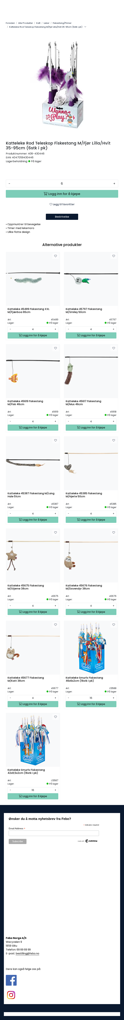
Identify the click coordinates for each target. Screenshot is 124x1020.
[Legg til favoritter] (55, 256)
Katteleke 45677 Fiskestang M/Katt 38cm (26, 679)
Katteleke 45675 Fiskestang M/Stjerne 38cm (26, 587)
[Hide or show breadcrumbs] (85, 27)
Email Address (17, 828)
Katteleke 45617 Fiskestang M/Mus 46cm (83, 403)
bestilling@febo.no (27, 953)
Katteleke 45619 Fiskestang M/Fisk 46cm (25, 403)
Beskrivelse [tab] (62, 217)
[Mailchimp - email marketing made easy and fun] (87, 841)
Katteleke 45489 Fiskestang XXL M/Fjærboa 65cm (28, 311)
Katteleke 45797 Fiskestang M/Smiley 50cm (84, 311)
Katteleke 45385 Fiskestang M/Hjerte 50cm (84, 495)
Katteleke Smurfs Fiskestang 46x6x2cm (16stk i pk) (84, 679)
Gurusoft (62, 1014)
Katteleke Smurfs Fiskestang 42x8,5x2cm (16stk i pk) (26, 771)
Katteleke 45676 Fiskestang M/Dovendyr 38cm (84, 587)
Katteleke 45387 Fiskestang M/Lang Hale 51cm (31, 495)
